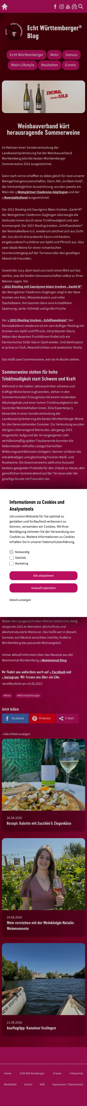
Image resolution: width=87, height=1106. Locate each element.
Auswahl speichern (43, 588)
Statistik (20, 558)
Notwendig (22, 552)
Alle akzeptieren (43, 575)
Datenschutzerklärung (58, 541)
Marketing (21, 563)
